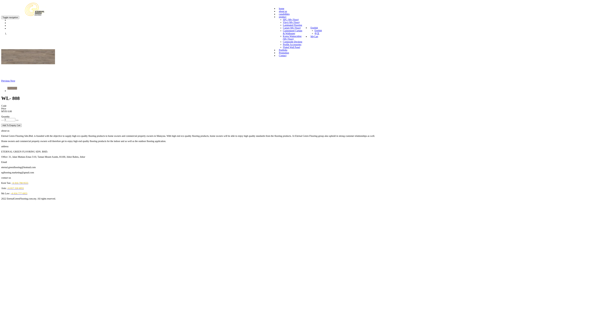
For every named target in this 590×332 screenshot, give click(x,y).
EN (559, 6)
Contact (282, 55)
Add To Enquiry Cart (11, 125)
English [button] (314, 27)
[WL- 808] (28, 75)
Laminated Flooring (292, 25)
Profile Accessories (292, 44)
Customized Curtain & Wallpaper (292, 32)
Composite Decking (292, 41)
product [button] (282, 17)
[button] (5, 80)
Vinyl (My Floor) (291, 22)
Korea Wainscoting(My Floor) (292, 37)
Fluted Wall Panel (291, 47)
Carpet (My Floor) (292, 28)
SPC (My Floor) (291, 19)
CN (564, 6)
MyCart (314, 36)
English (318, 30)
